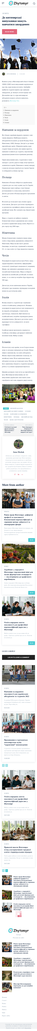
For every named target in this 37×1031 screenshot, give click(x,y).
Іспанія (7, 122)
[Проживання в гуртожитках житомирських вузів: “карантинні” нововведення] (18, 723)
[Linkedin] (18, 474)
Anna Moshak (11, 74)
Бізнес (6, 566)
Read (31, 540)
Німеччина (8, 115)
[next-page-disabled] (6, 765)
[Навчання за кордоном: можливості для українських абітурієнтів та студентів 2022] (18, 675)
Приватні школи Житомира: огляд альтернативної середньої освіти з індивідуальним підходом (18, 849)
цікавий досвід (26, 417)
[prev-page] (3, 765)
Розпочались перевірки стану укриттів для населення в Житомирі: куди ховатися (23, 974)
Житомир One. (15, 101)
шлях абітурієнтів (16, 420)
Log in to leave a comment (18, 657)
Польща (7, 113)
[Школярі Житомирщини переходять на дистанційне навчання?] (7, 987)
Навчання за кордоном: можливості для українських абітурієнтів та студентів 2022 (16, 694)
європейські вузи (16, 408)
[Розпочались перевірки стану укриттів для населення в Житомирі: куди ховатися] (7, 975)
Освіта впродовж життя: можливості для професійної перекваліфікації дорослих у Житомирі (23, 906)
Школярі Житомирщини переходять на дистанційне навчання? (23, 985)
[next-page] (6, 870)
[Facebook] (15, 474)
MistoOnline (28, 1028)
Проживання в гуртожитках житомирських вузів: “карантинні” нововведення (16, 742)
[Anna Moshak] (4, 74)
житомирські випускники (13, 411)
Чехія (6, 117)
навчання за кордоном (18, 414)
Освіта (5, 13)
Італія (6, 120)
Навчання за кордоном (11, 110)
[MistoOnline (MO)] (22, 474)
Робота (6, 511)
